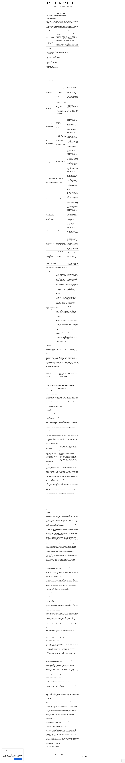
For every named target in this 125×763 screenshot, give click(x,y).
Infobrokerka (62, 760)
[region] (12, 754)
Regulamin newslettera (67, 754)
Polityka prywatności (60, 754)
